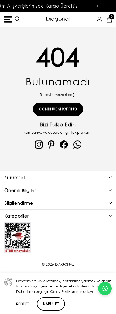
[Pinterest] (51, 145)
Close (58, 177)
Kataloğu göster (7, 19)
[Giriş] (100, 19)
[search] (17, 19)
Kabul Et (51, 303)
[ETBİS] (17, 237)
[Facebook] (64, 145)
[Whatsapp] (77, 145)
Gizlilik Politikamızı (65, 291)
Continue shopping (58, 108)
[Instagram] (39, 145)
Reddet (22, 304)
